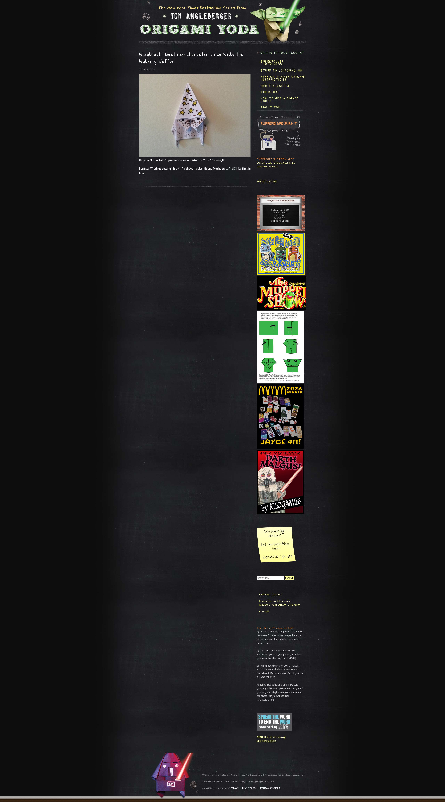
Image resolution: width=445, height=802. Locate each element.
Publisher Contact (270, 594)
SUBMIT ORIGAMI (267, 181)
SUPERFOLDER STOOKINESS (273, 162)
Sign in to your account (282, 53)
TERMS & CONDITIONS (270, 788)
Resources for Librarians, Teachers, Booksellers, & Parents (279, 603)
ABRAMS (234, 788)
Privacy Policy (249, 788)
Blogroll (264, 611)
